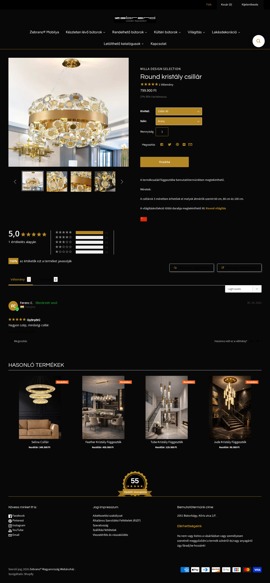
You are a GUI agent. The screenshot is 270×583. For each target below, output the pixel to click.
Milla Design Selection (160, 69)
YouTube (17, 530)
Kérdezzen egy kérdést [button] (193, 268)
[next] (257, 416)
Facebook (18, 516)
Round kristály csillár (21, 331)
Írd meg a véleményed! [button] (241, 268)
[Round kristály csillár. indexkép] (33, 181)
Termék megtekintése (40, 414)
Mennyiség (147, 132)
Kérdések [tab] (45, 279)
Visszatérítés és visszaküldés (110, 535)
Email (15, 535)
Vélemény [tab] (18, 279)
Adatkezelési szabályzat (108, 516)
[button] (252, 341)
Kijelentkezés (250, 5)
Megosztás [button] (20, 341)
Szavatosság (100, 525)
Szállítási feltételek (104, 530)
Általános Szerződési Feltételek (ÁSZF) (117, 521)
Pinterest (18, 521)
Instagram (18, 525)
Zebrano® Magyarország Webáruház (52, 569)
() (226, 5)
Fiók (209, 5)
